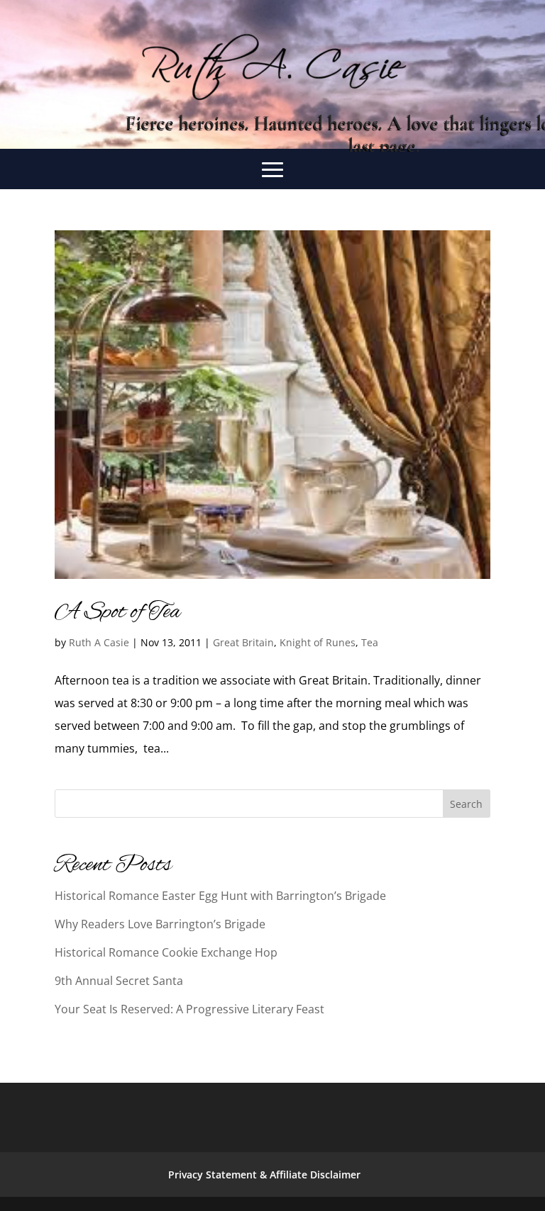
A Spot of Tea (117, 612)
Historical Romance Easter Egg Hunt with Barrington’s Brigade (220, 895)
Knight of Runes (318, 642)
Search (466, 804)
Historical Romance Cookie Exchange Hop (166, 952)
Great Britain (243, 642)
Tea (369, 642)
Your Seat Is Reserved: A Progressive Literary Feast (189, 1009)
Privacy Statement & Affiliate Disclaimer (264, 1174)
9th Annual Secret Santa (119, 980)
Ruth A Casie (99, 642)
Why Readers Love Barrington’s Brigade (160, 924)
